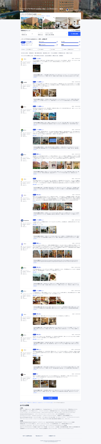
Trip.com (21, 402)
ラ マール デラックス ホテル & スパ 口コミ (60, 409)
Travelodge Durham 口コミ (47, 409)
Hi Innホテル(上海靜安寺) (43, 428)
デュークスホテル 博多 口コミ (31, 423)
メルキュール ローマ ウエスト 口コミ (47, 412)
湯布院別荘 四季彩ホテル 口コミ (67, 423)
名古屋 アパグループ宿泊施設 (42, 426)
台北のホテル (40, 402)
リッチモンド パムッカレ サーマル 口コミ (49, 415)
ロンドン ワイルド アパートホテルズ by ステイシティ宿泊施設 (56, 425)
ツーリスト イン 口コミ (24, 412)
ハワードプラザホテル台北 (48, 402)
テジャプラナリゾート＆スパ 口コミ (26, 425)
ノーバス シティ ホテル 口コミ (44, 410)
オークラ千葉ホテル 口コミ (33, 410)
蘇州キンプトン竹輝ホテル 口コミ (25, 409)
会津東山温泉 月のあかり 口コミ (55, 410)
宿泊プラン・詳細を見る (46, 15)
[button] (94, 2)
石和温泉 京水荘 (22, 423)
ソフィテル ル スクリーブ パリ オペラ (73, 417)
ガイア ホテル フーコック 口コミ (25, 415)
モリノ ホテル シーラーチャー (61, 417)
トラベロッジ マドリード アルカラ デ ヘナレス (65, 428)
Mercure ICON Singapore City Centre (26, 417)
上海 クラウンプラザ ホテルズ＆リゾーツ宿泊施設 (28, 426)
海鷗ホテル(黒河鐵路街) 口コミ (37, 409)
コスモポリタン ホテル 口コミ (37, 415)
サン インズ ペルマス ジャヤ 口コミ (35, 412)
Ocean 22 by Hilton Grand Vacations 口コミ (68, 410)
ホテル (25, 402)
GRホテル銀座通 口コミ (24, 410)
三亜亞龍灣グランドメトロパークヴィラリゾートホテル (29, 428)
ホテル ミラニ (67, 418)
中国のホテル (29, 402)
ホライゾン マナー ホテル (52, 428)
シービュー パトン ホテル (37, 418)
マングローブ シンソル (41, 422)
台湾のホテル (35, 402)
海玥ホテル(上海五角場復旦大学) (74, 426)
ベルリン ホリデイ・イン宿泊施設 (53, 426)
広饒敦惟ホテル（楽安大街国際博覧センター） (65, 415)
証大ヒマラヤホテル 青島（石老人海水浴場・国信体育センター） (53, 418)
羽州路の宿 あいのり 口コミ (72, 409)
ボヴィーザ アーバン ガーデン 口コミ (39, 425)
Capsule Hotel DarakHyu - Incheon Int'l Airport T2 (54, 422)
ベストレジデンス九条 (37, 417)
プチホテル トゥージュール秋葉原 (68, 422)
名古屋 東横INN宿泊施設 (64, 426)
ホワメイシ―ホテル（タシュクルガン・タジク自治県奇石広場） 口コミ (49, 423)
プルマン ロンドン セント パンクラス (26, 418)
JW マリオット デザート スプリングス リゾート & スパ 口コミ (65, 412)
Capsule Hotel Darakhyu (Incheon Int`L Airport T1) (28, 422)
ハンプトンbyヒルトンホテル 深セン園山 (48, 417)
